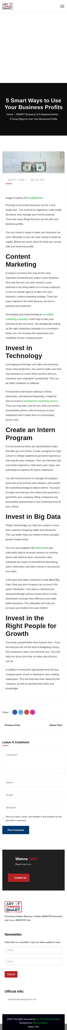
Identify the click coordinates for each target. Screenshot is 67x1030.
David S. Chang (16, 179)
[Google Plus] (26, 712)
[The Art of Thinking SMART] (7, 6)
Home (10, 114)
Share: (5, 712)
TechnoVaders (40, 1023)
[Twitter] (20, 712)
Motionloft (40, 548)
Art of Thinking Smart (47, 1019)
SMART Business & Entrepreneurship (37, 114)
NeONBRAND (35, 198)
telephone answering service (41, 401)
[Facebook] (14, 712)
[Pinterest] (32, 712)
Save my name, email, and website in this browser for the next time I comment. (33, 818)
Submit (11, 974)
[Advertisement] (33, 47)
